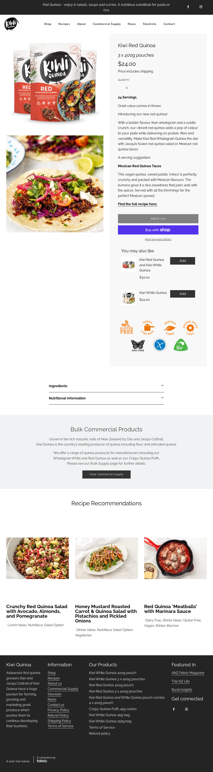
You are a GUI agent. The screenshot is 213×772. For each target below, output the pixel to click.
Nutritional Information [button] (67, 398)
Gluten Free (192, 620)
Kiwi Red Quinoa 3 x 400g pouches (115, 691)
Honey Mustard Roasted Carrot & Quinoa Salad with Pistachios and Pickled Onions (106, 613)
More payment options (158, 239)
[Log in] (193, 24)
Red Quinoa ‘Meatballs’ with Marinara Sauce (170, 609)
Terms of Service (60, 726)
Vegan (149, 626)
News (132, 24)
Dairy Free (153, 620)
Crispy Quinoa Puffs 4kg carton (112, 709)
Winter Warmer (167, 626)
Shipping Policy (59, 721)
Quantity (123, 80)
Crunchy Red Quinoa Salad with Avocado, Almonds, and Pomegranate (36, 611)
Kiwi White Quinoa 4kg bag (109, 715)
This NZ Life (180, 681)
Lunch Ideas (17, 625)
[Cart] (204, 24)
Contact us (56, 705)
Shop (47, 24)
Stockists (149, 24)
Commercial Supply (107, 24)
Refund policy (99, 733)
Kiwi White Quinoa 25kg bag (110, 721)
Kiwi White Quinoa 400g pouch (112, 673)
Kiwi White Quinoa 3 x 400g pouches (117, 679)
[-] (119, 87)
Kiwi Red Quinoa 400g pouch (111, 685)
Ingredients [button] (58, 386)
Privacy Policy (58, 710)
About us (55, 683)
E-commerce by (46, 757)
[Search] (183, 24)
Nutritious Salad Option (46, 625)
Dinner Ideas (86, 630)
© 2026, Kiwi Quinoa (18, 761)
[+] (134, 87)
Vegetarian (83, 635)
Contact (169, 24)
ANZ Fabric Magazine (188, 673)
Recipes (54, 678)
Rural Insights (182, 690)
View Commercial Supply (106, 474)
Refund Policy (58, 715)
